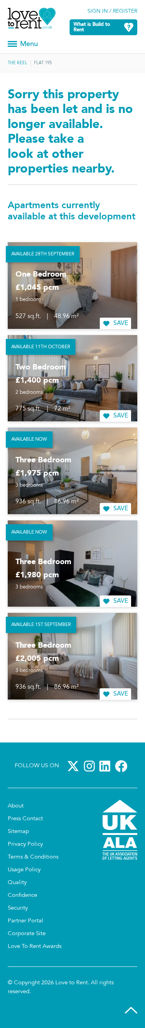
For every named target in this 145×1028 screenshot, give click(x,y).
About (16, 806)
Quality (17, 883)
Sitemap (18, 832)
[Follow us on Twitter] (74, 766)
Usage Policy (24, 870)
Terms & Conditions (33, 857)
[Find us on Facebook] (122, 766)
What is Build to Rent (91, 27)
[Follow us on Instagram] (91, 766)
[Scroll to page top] (131, 1012)
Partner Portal (25, 921)
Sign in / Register (112, 11)
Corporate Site (27, 934)
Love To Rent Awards (34, 946)
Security (18, 908)
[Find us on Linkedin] (106, 766)
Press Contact (25, 819)
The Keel (17, 63)
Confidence (22, 895)
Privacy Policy (25, 844)
